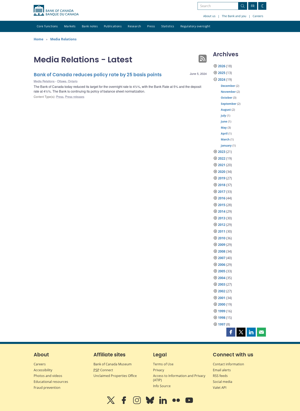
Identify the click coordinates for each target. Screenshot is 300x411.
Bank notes (90, 26)
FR (252, 6)
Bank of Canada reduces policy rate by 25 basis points (98, 75)
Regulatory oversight (195, 26)
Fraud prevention (47, 387)
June (224, 121)
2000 (221, 304)
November (228, 92)
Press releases (74, 97)
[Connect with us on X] (111, 403)
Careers (258, 16)
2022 (221, 158)
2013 (221, 218)
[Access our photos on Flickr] (176, 403)
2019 (221, 178)
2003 (221, 284)
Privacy (158, 370)
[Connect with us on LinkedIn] (163, 403)
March (225, 139)
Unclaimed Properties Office (115, 375)
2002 (221, 291)
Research (134, 26)
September (228, 104)
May (224, 127)
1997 (221, 324)
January (226, 145)
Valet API (219, 387)
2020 (221, 171)
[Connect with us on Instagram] (137, 403)
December (228, 86)
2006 (221, 264)
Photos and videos (48, 375)
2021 (221, 165)
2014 (221, 211)
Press (151, 26)
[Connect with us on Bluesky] (150, 403)
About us (209, 16)
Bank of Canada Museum (112, 364)
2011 (221, 231)
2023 (221, 151)
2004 (221, 278)
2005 (221, 271)
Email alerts (222, 370)
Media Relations (63, 39)
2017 (221, 191)
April (224, 133)
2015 (221, 205)
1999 (221, 311)
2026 (221, 66)
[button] (230, 332)
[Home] (56, 10)
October (226, 97)
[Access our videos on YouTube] (189, 403)
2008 (221, 251)
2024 (221, 79)
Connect (103, 370)
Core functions (47, 26)
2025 (221, 73)
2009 (221, 244)
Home (38, 39)
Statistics (167, 26)
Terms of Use (163, 364)
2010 (221, 238)
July (223, 115)
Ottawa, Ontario (67, 81)
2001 (221, 298)
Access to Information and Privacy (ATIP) (179, 377)
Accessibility (43, 370)
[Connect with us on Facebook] (124, 403)
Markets (70, 26)
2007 (221, 258)
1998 (221, 317)
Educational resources (51, 381)
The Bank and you (234, 16)
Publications (113, 26)
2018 (221, 185)
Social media (222, 381)
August (226, 110)
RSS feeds (220, 375)
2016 (221, 198)
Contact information (228, 364)
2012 (221, 224)
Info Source (162, 386)
